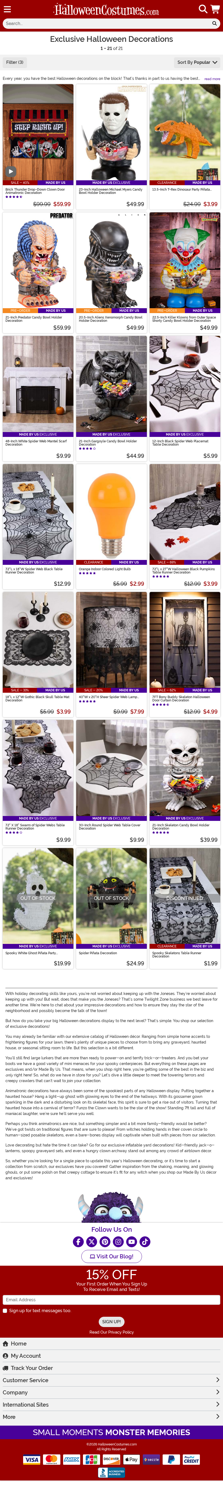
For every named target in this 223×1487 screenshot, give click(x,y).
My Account (26, 1356)
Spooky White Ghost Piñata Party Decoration (30, 953)
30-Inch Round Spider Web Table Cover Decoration (109, 826)
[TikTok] (145, 1241)
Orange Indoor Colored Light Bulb (105, 569)
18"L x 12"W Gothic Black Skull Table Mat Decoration (37, 698)
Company (15, 1392)
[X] (91, 1241)
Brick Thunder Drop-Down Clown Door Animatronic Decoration (35, 191)
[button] (215, 9)
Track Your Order (32, 1368)
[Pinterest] (105, 1241)
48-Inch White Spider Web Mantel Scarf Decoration (36, 442)
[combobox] (106, 23)
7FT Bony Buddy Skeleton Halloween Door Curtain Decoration (181, 698)
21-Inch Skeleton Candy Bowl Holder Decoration (180, 826)
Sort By (194, 62)
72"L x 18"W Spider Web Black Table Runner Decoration (34, 570)
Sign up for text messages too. (40, 1310)
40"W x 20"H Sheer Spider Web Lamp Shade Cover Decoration (108, 697)
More (9, 1417)
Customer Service (25, 1380)
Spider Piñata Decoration (98, 953)
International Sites (26, 1404)
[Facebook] (78, 1241)
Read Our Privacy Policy (111, 1332)
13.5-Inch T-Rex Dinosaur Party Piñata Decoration (181, 189)
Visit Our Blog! (114, 1256)
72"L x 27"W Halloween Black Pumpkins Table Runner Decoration (183, 570)
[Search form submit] (214, 23)
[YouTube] (131, 1241)
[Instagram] (118, 1241)
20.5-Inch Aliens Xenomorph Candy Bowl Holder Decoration (111, 319)
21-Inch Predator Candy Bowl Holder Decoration (33, 319)
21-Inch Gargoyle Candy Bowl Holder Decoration (108, 442)
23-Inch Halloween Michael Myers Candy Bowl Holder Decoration (111, 191)
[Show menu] (7, 9)
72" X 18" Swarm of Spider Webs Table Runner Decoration (35, 826)
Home (19, 1343)
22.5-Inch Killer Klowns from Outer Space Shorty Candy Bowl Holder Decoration (184, 319)
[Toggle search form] (203, 9)
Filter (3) (14, 62)
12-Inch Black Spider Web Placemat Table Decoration (180, 442)
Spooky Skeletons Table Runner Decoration (176, 954)
